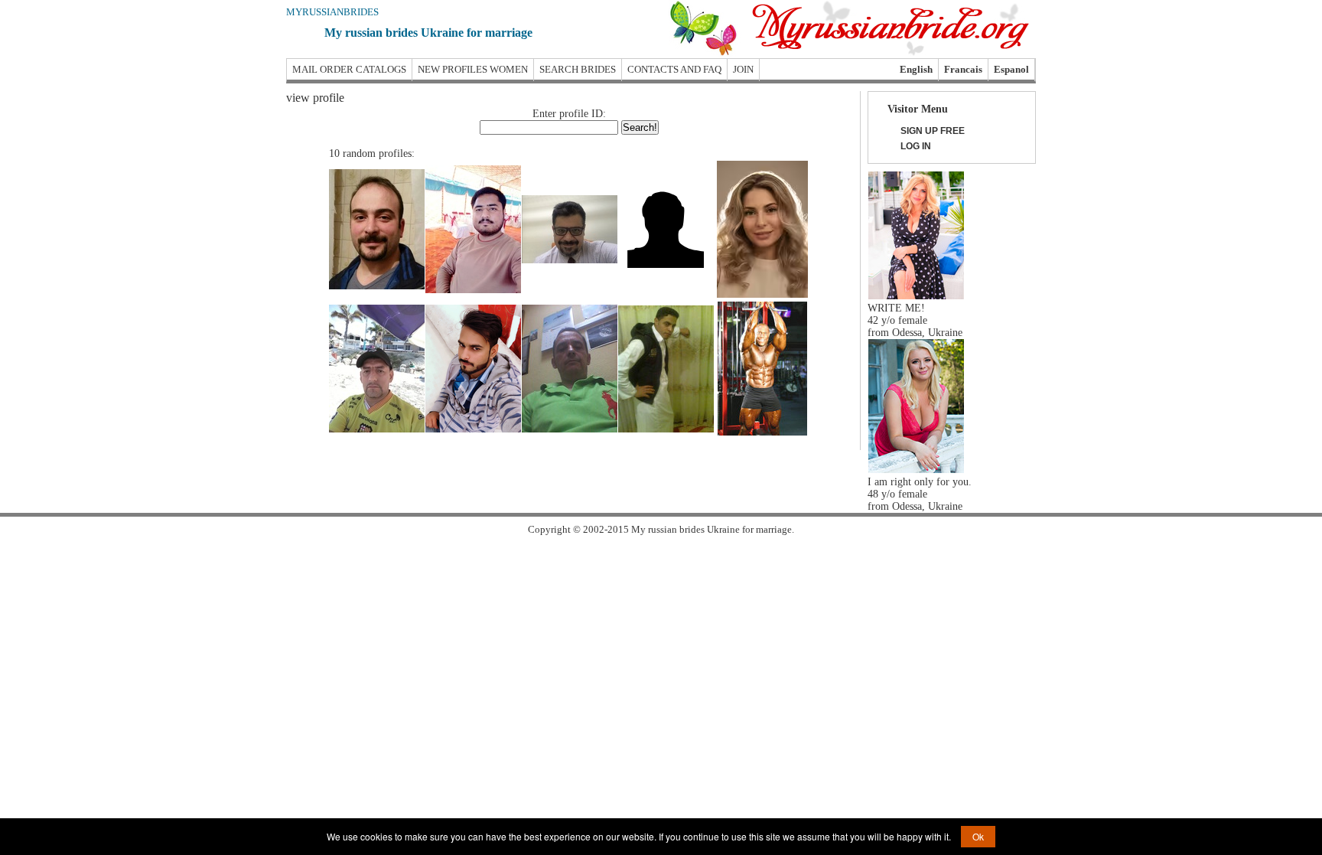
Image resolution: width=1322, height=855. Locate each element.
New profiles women (473, 69)
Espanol (1011, 69)
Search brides (577, 69)
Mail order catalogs (349, 69)
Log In (915, 146)
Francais (963, 69)
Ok (978, 836)
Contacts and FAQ (674, 69)
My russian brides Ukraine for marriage (428, 32)
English (916, 69)
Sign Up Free (932, 131)
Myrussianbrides (332, 12)
